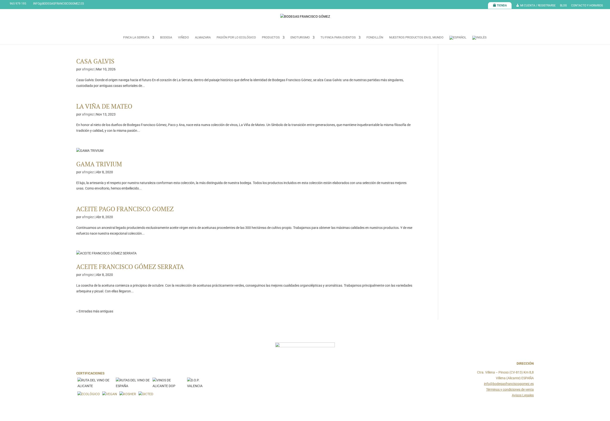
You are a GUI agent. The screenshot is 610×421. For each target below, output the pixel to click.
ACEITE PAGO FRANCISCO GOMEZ (125, 209)
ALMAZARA (203, 37)
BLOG (563, 5)
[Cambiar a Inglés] (479, 40)
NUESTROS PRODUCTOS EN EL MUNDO (416, 37)
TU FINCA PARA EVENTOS (338, 37)
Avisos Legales (523, 395)
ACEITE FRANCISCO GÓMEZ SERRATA (130, 267)
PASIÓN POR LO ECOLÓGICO (236, 37)
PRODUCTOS (271, 37)
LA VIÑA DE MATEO (104, 106)
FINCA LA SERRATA (136, 37)
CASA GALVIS (95, 61)
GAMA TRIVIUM (99, 164)
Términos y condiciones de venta (510, 389)
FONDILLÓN (374, 37)
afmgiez (88, 69)
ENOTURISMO (300, 37)
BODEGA (166, 37)
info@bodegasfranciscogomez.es (509, 384)
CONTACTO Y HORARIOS (587, 5)
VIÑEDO (183, 37)
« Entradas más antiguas (94, 311)
